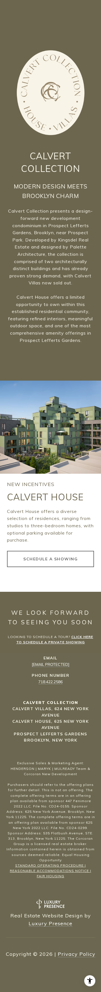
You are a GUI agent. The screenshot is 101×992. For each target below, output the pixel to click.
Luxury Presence (50, 923)
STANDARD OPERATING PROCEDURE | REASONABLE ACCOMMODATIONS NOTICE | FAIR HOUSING (50, 870)
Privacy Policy (76, 954)
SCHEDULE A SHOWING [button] (50, 558)
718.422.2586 (50, 681)
